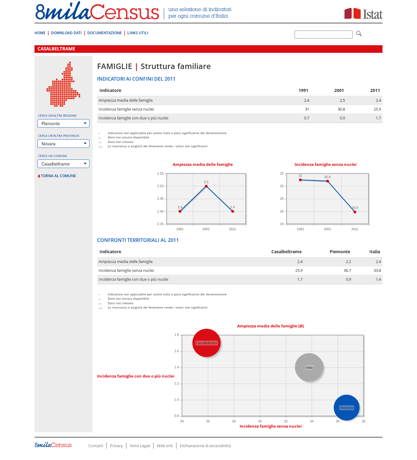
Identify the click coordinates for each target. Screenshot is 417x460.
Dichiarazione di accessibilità (205, 445)
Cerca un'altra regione (57, 115)
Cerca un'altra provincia (58, 135)
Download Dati (66, 32)
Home (39, 32)
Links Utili (137, 32)
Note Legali (140, 445)
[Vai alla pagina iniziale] (134, 16)
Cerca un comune (52, 156)
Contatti (95, 445)
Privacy (116, 445)
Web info (165, 445)
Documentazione (104, 32)
